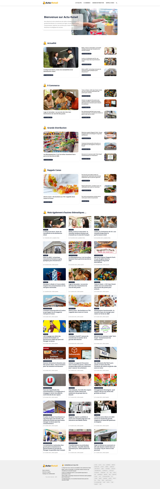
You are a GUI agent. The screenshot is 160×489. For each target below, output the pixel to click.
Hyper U (114, 472)
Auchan (102, 466)
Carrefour (112, 466)
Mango (100, 478)
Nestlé (114, 478)
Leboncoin (114, 474)
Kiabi (110, 474)
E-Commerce (87, 3)
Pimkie (103, 480)
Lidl (112, 476)
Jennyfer (105, 474)
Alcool (100, 464)
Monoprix (105, 478)
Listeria (95, 478)
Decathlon (111, 470)
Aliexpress (108, 464)
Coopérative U (105, 470)
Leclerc (95, 476)
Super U (108, 482)
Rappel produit (108, 480)
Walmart (96, 484)
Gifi (107, 472)
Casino (102, 468)
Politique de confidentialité (48, 473)
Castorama (107, 468)
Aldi (104, 464)
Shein (104, 482)
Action (95, 464)
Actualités (78, 3)
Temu (112, 482)
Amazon (113, 464)
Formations (103, 472)
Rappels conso (110, 3)
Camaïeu (106, 466)
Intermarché (100, 474)
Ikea (95, 474)
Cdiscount (113, 468)
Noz (95, 480)
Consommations (97, 470)
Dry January (96, 472)
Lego (100, 476)
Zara (100, 484)
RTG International (97, 482)
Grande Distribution (98, 3)
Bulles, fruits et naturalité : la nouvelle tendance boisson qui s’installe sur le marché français (75, 470)
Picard (99, 480)
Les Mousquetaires (106, 476)
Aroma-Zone (96, 466)
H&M (111, 472)
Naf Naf (110, 478)
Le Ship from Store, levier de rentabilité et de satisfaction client (76, 467)
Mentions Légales (46, 472)
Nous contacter (46, 470)
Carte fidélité (97, 468)
